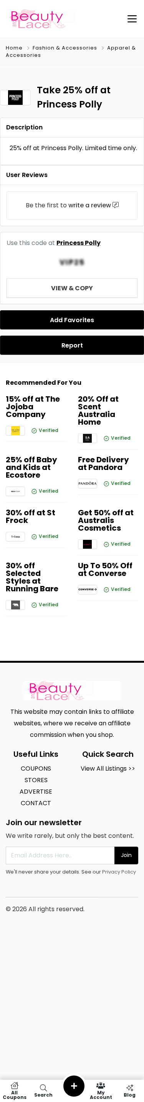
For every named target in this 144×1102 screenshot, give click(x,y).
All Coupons (14, 1094)
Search (43, 1094)
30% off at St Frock (30, 516)
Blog (130, 1094)
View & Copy (72, 288)
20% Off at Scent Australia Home (98, 410)
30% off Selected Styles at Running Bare (32, 577)
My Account (101, 1094)
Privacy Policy (119, 872)
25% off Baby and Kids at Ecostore (31, 467)
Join (126, 855)
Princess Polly (78, 242)
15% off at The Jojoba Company (33, 406)
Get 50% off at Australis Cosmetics (106, 520)
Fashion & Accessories (65, 48)
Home (14, 48)
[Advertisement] (72, 1027)
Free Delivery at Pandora (103, 463)
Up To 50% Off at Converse (105, 569)
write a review (89, 205)
